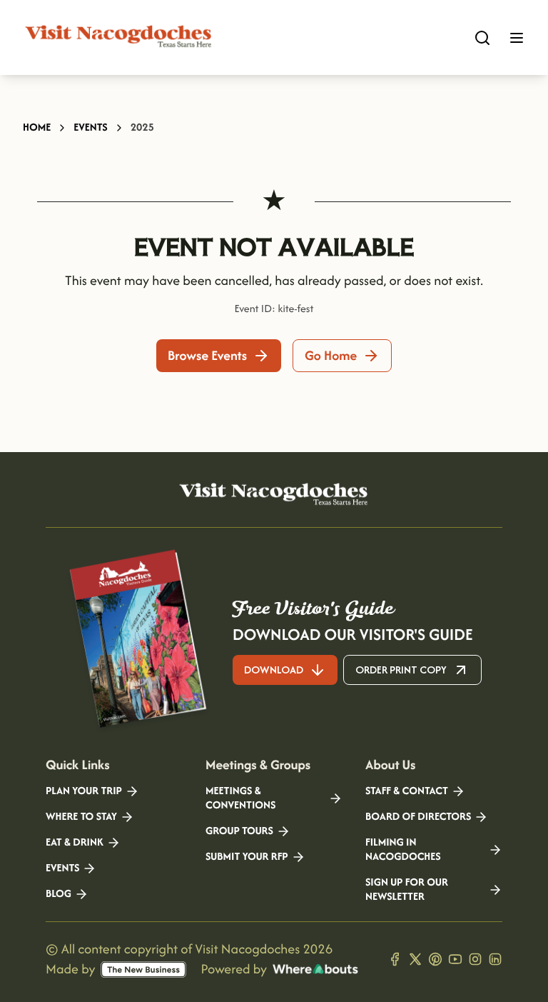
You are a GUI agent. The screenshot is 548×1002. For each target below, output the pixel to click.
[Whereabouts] (315, 969)
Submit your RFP (247, 857)
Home (37, 127)
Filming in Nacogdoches (403, 850)
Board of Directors (418, 817)
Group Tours (239, 831)
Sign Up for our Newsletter (406, 890)
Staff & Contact (406, 791)
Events (90, 127)
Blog (58, 894)
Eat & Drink (74, 843)
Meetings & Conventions (240, 798)
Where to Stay (81, 817)
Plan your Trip (84, 791)
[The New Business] (143, 969)
